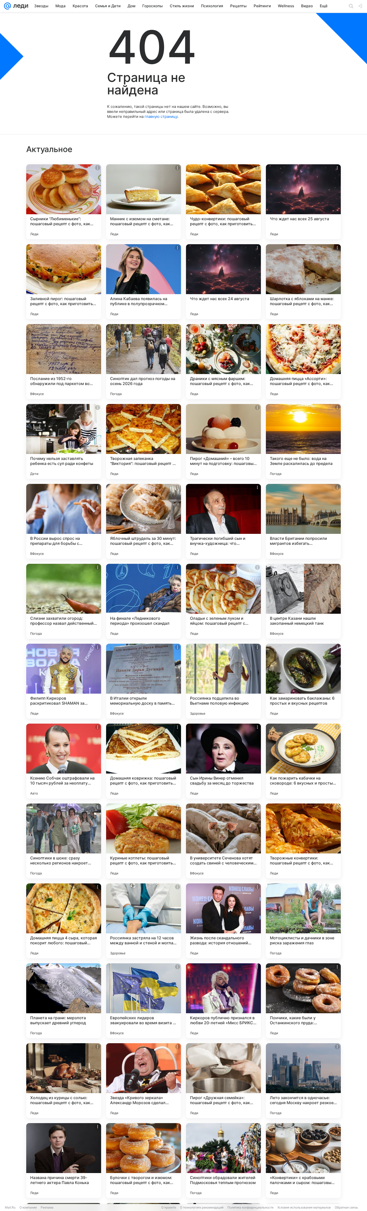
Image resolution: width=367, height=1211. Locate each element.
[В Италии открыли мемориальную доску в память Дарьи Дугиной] (143, 681)
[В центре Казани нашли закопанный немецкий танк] (303, 601)
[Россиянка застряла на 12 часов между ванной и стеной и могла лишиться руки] (143, 920)
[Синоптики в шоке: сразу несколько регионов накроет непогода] (63, 841)
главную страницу (161, 116)
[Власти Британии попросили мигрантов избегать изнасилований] (303, 521)
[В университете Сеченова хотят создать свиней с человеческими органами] (223, 841)
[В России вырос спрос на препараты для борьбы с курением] (63, 521)
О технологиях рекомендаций (201, 1207)
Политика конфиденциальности (250, 1207)
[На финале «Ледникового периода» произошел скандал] (143, 601)
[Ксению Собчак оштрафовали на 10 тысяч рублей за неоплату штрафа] (63, 761)
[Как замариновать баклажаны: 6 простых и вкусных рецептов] (303, 681)
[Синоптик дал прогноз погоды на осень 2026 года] (143, 361)
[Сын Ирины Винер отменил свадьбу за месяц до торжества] (223, 761)
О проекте (168, 1207)
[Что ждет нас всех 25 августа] (303, 201)
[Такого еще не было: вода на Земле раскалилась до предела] (303, 441)
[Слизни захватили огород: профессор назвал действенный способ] (63, 601)
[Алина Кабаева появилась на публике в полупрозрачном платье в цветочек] (143, 281)
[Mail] (7, 6)
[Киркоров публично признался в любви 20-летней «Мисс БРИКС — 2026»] (223, 1000)
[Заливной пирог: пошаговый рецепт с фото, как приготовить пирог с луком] (63, 281)
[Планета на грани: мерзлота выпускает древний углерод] (63, 1000)
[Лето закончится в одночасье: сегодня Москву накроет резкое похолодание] (303, 1080)
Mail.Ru (10, 1207)
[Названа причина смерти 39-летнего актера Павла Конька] (63, 1160)
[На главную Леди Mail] (19, 6)
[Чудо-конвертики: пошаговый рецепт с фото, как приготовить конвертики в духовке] (223, 201)
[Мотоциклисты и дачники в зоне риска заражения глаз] (303, 920)
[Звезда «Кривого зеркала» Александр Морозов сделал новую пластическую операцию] (143, 1080)
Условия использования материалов (304, 1207)
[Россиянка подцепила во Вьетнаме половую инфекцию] (223, 681)
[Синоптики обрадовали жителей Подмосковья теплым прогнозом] (223, 1160)
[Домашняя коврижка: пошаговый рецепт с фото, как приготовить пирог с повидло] (143, 761)
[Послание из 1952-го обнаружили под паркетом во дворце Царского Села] (63, 361)
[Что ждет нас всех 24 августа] (223, 281)
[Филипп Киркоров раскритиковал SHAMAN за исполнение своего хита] (63, 681)
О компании (28, 1207)
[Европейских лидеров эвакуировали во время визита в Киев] (143, 1000)
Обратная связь (346, 1207)
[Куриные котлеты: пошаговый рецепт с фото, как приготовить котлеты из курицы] (143, 841)
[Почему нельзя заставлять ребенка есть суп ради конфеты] (63, 441)
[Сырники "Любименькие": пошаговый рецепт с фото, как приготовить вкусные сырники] (63, 201)
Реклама (47, 1207)
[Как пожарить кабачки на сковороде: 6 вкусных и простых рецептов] (303, 761)
